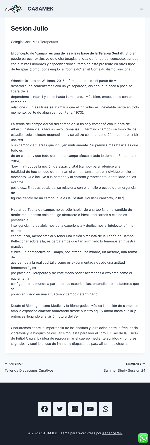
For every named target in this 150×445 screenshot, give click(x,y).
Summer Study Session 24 (124, 367)
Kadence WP (112, 433)
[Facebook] (44, 409)
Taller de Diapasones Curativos (29, 367)
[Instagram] (75, 409)
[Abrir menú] (141, 9)
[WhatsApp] (105, 409)
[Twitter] (59, 409)
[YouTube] (90, 409)
